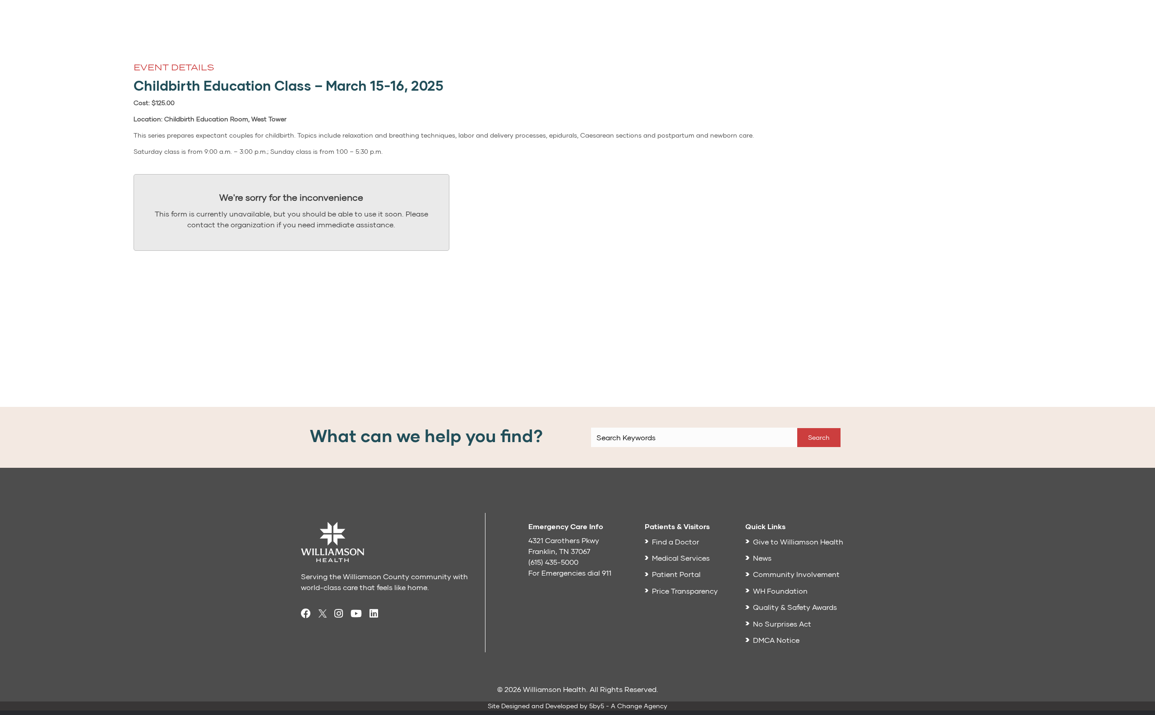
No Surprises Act (782, 623)
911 (606, 572)
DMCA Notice (776, 640)
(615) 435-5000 (553, 562)
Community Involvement (796, 574)
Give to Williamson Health (798, 541)
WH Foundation (780, 590)
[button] (819, 437)
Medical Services (681, 558)
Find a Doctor (675, 541)
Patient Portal (676, 574)
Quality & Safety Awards (795, 607)
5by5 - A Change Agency (628, 706)
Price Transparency (685, 590)
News (762, 558)
